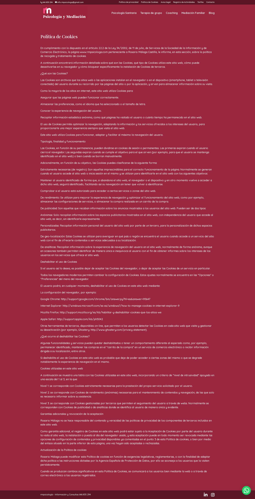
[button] (246, 490)
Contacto (210, 2)
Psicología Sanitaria (124, 13)
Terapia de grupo (151, 13)
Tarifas (200, 2)
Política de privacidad (128, 2)
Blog (212, 13)
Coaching (172, 13)
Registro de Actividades (184, 2)
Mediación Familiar (193, 13)
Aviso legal (166, 2)
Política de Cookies (149, 2)
